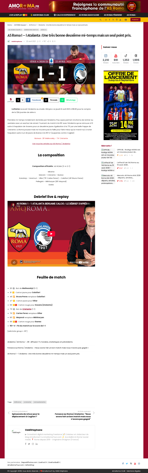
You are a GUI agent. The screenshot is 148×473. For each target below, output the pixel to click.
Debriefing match (31, 30)
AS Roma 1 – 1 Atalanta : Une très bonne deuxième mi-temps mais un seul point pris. (44, 353)
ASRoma (17, 402)
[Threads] (116, 19)
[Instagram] (106, 19)
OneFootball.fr (54, 462)
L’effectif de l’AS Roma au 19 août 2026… (128, 163)
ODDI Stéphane (61, 471)
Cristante (26, 309)
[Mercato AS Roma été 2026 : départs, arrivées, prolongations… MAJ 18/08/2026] (108, 179)
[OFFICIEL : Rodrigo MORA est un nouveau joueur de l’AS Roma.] (108, 154)
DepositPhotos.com (29, 462)
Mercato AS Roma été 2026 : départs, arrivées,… (128, 176)
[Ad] (94, 6)
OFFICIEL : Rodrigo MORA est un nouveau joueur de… (128, 150)
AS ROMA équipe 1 (15, 30)
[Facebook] (109, 19)
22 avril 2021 (31, 41)
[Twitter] (29, 444)
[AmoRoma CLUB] (126, 19)
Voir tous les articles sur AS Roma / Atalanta (51, 143)
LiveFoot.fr (43, 462)
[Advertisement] (51, 380)
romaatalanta (39, 402)
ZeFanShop (29, 465)
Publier (135, 20)
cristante (27, 402)
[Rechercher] (100, 19)
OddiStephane (16, 41)
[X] (113, 19)
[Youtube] (120, 19)
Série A (43, 30)
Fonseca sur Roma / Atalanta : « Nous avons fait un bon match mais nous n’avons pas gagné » (48, 348)
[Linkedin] (37, 444)
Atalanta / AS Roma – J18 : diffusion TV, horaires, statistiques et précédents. (40, 342)
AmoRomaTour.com (16, 465)
